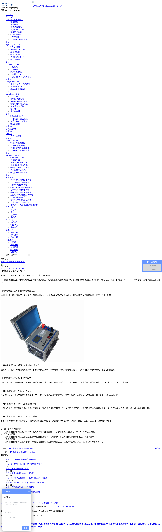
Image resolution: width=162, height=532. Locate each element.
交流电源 (14, 22)
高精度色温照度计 (18, 86)
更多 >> (9, 42)
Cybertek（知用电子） (15, 64)
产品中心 (9, 17)
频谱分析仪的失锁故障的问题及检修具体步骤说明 (26, 478)
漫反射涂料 (15, 111)
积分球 (13, 109)
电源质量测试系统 (18, 170)
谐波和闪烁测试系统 (19, 165)
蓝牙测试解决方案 (18, 197)
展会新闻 (14, 227)
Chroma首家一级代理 (53, 6)
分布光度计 (141, 524)
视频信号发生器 (17, 30)
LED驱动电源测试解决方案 (21, 195)
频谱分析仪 (15, 52)
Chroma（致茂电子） (14, 20)
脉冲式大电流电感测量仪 (20, 77)
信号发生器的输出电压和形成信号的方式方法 (25, 483)
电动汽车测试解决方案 (19, 182)
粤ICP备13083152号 (66, 507)
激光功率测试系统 (18, 106)
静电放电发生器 (17, 158)
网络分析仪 (32, 527)
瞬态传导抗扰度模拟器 (19, 168)
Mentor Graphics (12, 141)
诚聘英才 (14, 252)
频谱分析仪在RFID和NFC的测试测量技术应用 (25, 464)
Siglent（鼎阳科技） (14, 45)
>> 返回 (158, 448)
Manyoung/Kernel (12, 82)
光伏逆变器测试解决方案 (20, 192)
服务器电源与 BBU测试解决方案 (24, 205)
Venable (9, 134)
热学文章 (14, 237)
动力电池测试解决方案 (19, 190)
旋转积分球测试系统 (19, 104)
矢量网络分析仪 (17, 57)
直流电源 (14, 25)
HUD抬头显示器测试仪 (20, 84)
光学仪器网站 (38, 6)
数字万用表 (15, 54)
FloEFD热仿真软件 (18, 145)
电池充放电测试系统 (19, 40)
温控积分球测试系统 (19, 101)
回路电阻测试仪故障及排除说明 (22, 452)
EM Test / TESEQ (13, 155)
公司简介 (14, 242)
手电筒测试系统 (17, 99)
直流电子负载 (16, 32)
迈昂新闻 (14, 222)
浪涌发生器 (15, 160)
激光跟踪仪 (15, 124)
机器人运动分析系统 (19, 121)
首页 (3, 269)
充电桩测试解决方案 (19, 185)
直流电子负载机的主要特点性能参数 (21, 459)
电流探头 (14, 67)
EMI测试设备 (15, 74)
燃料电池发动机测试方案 (20, 200)
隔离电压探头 (16, 72)
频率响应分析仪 (17, 136)
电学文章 (14, 232)
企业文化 (14, 245)
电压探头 (14, 69)
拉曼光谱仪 (152, 524)
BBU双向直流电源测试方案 (17, 469)
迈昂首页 (9, 15)
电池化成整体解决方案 (19, 202)
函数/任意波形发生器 (19, 49)
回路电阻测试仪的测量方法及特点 (23, 448)
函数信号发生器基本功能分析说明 (20, 473)
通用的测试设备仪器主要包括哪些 (20, 487)
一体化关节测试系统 (19, 119)
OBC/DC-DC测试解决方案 (21, 187)
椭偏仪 (40, 527)
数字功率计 (15, 37)
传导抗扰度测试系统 (19, 173)
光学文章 (14, 235)
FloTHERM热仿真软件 (19, 148)
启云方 (13, 212)
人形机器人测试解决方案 (20, 180)
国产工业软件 (11, 129)
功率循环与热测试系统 (19, 150)
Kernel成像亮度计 (17, 89)
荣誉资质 (14, 250)
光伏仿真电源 (16, 27)
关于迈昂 (9, 240)
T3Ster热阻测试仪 (17, 143)
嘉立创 (13, 210)
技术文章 (9, 230)
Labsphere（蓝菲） (13, 94)
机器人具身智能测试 (14, 116)
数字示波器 (15, 47)
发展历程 (14, 247)
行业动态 (14, 225)
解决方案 (9, 178)
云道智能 (14, 215)
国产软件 (9, 207)
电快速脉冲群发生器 (19, 163)
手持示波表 (15, 59)
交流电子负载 (16, 35)
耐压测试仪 (60, 524)
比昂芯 (13, 217)
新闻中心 (9, 220)
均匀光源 (14, 96)
